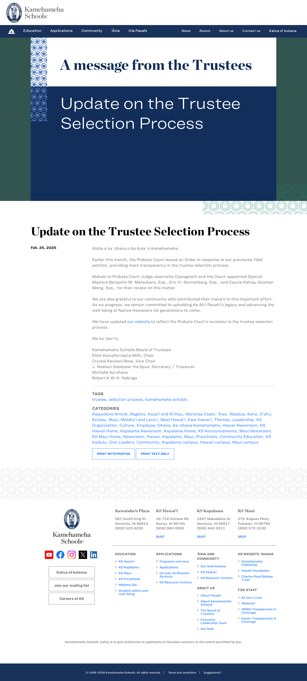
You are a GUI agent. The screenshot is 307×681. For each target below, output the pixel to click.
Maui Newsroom (255, 431)
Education (32, 31)
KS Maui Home (106, 436)
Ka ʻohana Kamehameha (196, 425)
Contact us (251, 31)
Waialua (237, 414)
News (185, 31)
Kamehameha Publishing (252, 563)
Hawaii (153, 436)
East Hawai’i (200, 419)
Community (91, 31)
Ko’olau (99, 419)
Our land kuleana (213, 566)
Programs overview (174, 561)
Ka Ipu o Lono (251, 597)
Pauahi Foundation (255, 570)
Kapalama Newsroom (140, 431)
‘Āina (115, 31)
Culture (126, 425)
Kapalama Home (180, 431)
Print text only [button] (155, 453)
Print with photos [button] (113, 453)
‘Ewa (222, 414)
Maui (189, 436)
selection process (126, 399)
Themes (222, 419)
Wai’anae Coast (200, 414)
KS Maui (125, 573)
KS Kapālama (129, 567)
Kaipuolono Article (110, 414)
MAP (160, 536)
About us (226, 31)
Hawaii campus (215, 442)
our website (138, 321)
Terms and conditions (182, 672)
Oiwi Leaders (121, 442)
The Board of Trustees (210, 612)
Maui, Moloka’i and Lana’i (133, 419)
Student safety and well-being (133, 592)
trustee (99, 399)
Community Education (241, 436)
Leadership (243, 419)
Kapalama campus (180, 442)
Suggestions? (212, 672)
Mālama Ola (128, 584)
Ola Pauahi (137, 31)
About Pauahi (210, 595)
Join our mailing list (71, 585)
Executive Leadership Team (213, 621)
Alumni (204, 31)
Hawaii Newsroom (240, 425)
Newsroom (133, 436)
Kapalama (171, 436)
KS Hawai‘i (127, 561)
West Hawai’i (172, 419)
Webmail (248, 603)
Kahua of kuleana (282, 31)
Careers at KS (72, 598)
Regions (137, 414)
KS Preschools (129, 579)
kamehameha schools (166, 399)
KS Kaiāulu (208, 572)
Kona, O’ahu (259, 414)
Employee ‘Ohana (153, 425)
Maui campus (245, 442)
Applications (61, 31)
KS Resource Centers (176, 582)
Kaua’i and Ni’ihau (165, 414)
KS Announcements (217, 431)
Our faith (207, 629)
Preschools (206, 436)
